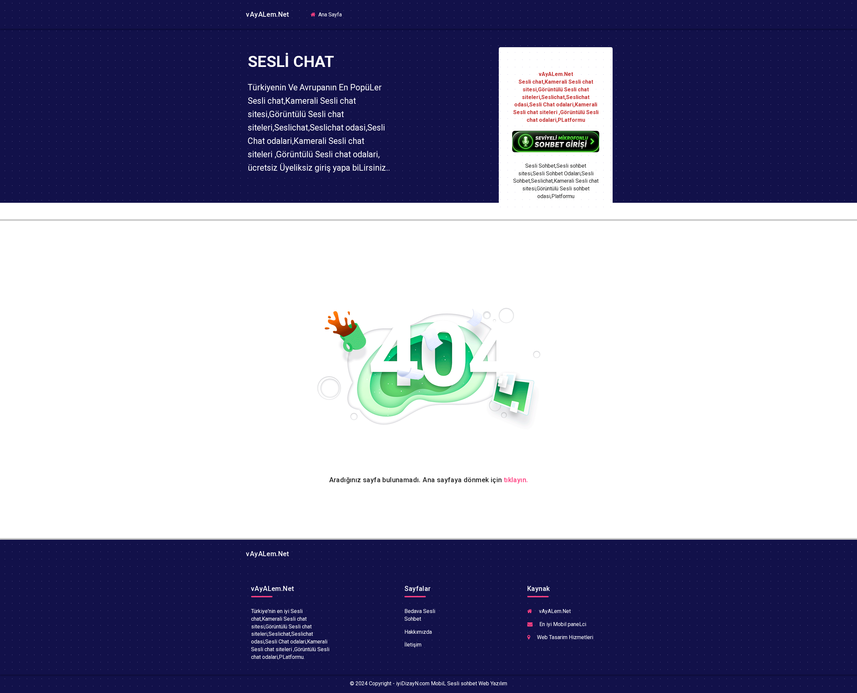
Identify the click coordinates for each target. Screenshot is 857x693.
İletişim (412, 644)
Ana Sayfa (332, 14)
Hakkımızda (418, 632)
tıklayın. (516, 480)
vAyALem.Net (266, 14)
